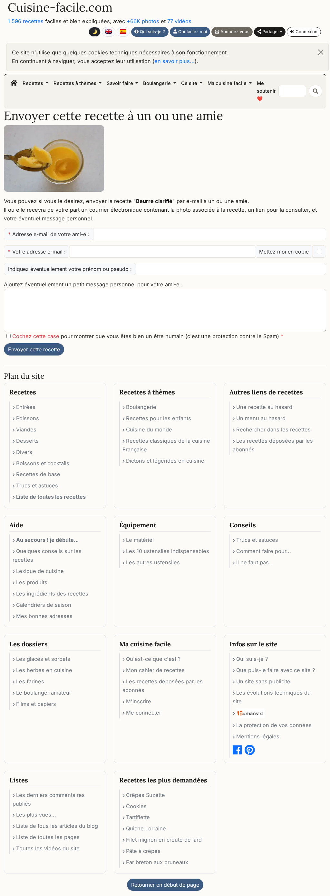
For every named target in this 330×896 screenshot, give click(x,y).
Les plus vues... (36, 814)
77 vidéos (179, 21)
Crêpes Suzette (145, 795)
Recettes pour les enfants (158, 418)
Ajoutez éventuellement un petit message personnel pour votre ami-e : (93, 284)
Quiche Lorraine (146, 828)
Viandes (26, 429)
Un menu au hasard (261, 418)
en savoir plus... (174, 61)
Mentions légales (257, 736)
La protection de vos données (274, 725)
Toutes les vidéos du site (48, 848)
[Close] (320, 52)
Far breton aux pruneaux (157, 862)
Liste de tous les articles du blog (57, 826)
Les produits (31, 582)
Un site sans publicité (263, 681)
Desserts (27, 441)
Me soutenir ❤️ (266, 91)
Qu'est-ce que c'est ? (153, 659)
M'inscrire (138, 701)
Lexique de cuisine (40, 571)
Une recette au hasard (264, 407)
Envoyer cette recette (34, 349)
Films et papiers (36, 704)
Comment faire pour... (263, 551)
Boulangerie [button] (157, 83)
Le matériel (140, 540)
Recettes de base (38, 474)
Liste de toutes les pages (48, 837)
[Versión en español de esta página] (123, 32)
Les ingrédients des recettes (52, 593)
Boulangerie (141, 407)
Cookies (136, 806)
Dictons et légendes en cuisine (165, 460)
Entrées (25, 407)
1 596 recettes (26, 21)
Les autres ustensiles (153, 562)
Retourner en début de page (165, 885)
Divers (24, 452)
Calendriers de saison (43, 605)
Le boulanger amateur (43, 692)
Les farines (30, 681)
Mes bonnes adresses (44, 616)
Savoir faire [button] (120, 83)
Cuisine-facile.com (60, 7)
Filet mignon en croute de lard (164, 839)
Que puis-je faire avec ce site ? (275, 670)
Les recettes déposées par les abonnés (273, 445)
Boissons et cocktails (42, 463)
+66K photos (143, 21)
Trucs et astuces (37, 485)
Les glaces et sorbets (43, 659)
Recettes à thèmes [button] (75, 83)
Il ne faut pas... (255, 562)
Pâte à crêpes (143, 851)
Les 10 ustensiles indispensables (167, 551)
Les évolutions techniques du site (272, 697)
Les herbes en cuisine (44, 670)
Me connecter (143, 712)
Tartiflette (138, 817)
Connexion (305, 31)
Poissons (27, 418)
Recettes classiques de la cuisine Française (166, 445)
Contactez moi (192, 31)
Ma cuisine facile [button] (228, 83)
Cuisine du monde (149, 429)
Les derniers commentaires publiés (49, 799)
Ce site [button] (190, 83)
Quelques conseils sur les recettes (47, 555)
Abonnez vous (234, 31)
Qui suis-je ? (152, 31)
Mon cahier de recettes (155, 670)
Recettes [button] (33, 83)
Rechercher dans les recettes (273, 429)
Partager (270, 31)
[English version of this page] (108, 32)
